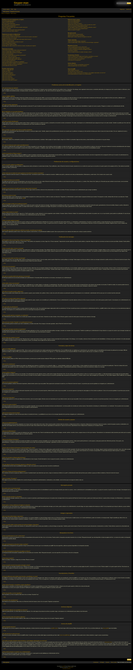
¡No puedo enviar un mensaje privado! (75, 34)
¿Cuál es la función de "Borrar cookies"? (10, 31)
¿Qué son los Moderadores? (73, 22)
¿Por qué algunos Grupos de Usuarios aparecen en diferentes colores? (82, 27)
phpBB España (70, 667)
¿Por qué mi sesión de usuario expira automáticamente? (13, 29)
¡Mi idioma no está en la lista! (8, 40)
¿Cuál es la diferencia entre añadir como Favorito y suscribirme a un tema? (83, 56)
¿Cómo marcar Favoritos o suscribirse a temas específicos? (80, 57)
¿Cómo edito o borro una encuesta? (9, 56)
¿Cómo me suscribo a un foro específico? (76, 58)
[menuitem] (11, 9)
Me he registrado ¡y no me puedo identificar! (11, 24)
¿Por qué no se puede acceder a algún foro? (11, 57)
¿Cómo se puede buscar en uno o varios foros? (77, 46)
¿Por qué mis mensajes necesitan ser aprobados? (12, 64)
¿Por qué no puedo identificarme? (9, 26)
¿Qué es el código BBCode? (8, 69)
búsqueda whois (108, 642)
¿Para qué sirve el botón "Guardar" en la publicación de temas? (15, 62)
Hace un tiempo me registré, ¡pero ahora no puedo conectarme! (15, 27)
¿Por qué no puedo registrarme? (8, 23)
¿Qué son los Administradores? (74, 20)
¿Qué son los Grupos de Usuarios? (75, 23)
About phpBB (106, 628)
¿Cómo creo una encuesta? (7, 53)
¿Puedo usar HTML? (6, 71)
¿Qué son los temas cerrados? (8, 78)
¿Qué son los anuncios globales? (9, 74)
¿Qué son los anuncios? (7, 76)
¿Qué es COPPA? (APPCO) (8, 22)
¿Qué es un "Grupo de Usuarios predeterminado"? (78, 28)
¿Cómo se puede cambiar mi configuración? (11, 35)
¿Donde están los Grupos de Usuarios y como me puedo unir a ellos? (82, 24)
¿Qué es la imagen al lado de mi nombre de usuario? (12, 41)
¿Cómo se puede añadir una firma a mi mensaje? (12, 52)
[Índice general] (8, 4)
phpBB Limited (54, 628)
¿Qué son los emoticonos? (7, 72)
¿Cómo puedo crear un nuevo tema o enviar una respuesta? (14, 50)
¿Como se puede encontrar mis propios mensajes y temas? (80, 51)
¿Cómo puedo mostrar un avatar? (9, 43)
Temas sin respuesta (5, 13)
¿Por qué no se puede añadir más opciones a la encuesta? (14, 55)
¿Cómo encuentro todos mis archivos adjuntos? (77, 65)
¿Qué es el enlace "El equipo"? (74, 29)
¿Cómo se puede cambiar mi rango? (9, 44)
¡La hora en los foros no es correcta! (9, 38)
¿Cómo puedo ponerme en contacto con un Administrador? (79, 74)
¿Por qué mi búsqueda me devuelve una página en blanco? (80, 49)
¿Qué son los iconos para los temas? (9, 80)
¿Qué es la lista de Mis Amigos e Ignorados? (77, 41)
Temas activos (13, 13)
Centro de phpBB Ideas (65, 635)
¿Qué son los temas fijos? (7, 77)
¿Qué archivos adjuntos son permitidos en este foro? (78, 64)
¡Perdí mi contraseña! (6, 28)
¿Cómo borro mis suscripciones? (74, 60)
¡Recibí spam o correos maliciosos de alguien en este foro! (79, 36)
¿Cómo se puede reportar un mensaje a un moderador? (13, 61)
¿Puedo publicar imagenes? (7, 73)
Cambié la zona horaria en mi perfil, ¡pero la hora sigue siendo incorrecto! (16, 39)
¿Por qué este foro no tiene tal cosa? (75, 71)
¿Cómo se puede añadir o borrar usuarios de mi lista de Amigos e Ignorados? (83, 42)
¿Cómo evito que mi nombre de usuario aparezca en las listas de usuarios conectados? (19, 36)
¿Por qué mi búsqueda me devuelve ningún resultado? (79, 48)
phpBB (23, 198)
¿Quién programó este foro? (73, 70)
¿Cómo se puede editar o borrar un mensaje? (11, 51)
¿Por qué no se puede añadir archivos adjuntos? (12, 59)
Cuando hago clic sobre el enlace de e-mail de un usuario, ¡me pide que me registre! (19, 45)
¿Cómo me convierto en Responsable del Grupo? (78, 26)
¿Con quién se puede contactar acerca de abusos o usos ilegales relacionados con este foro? (86, 72)
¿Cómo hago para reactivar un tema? (9, 65)
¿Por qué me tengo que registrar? (9, 20)
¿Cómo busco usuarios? (73, 50)
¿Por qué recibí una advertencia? (8, 60)
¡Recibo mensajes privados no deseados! (76, 35)
